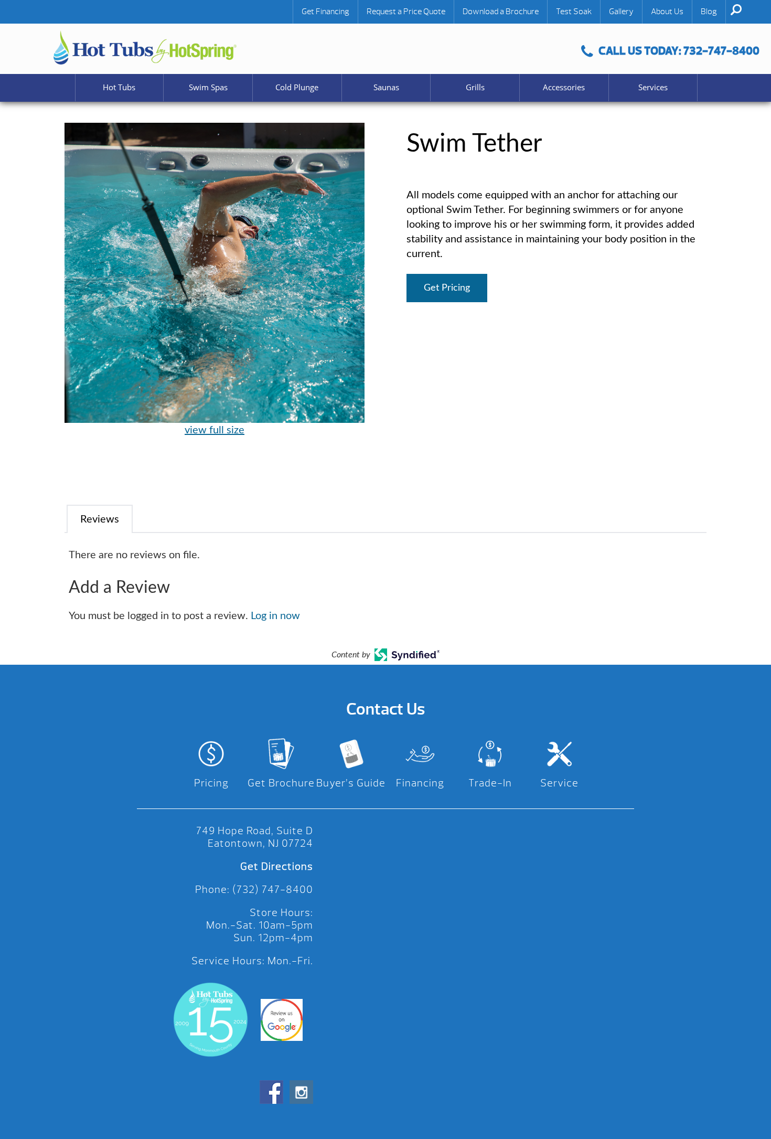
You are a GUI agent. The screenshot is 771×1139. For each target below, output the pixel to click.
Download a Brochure (501, 11)
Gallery (621, 11)
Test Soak (574, 11)
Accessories (564, 87)
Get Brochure (281, 783)
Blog (709, 11)
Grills (475, 87)
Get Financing (325, 11)
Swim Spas (208, 87)
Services (653, 87)
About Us (667, 11)
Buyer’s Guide (350, 783)
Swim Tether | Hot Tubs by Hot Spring (145, 47)
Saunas (386, 87)
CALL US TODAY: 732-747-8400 (678, 50)
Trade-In (490, 783)
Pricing (211, 783)
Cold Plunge (296, 87)
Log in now (275, 616)
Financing (420, 783)
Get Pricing (447, 288)
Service (559, 783)
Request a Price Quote (406, 11)
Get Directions (276, 866)
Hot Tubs (119, 87)
